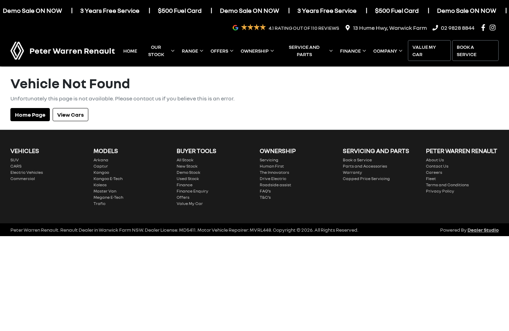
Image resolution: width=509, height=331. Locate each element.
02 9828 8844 (457, 27)
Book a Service (466, 50)
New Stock (187, 166)
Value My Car (424, 50)
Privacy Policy (440, 191)
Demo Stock (188, 172)
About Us (435, 159)
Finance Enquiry (192, 191)
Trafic (99, 203)
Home (130, 51)
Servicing (269, 159)
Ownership (255, 51)
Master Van (104, 191)
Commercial (22, 178)
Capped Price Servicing (366, 178)
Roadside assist (275, 184)
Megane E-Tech (108, 197)
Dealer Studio (483, 230)
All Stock (185, 159)
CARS (15, 166)
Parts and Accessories (365, 166)
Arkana (100, 159)
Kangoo (101, 172)
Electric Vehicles (26, 172)
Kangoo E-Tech (108, 178)
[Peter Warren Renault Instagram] (494, 27)
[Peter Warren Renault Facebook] (484, 27)
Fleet (431, 178)
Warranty (352, 172)
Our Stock (156, 50)
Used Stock (188, 178)
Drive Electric (273, 178)
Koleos (100, 184)
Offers (219, 51)
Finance (350, 51)
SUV (14, 159)
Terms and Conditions (447, 184)
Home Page (30, 114)
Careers (434, 172)
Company (385, 51)
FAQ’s (265, 191)
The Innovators (274, 172)
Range (190, 51)
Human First (272, 166)
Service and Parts (304, 50)
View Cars (70, 114)
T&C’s (265, 197)
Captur (100, 166)
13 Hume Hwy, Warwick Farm (390, 27)
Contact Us (437, 166)
